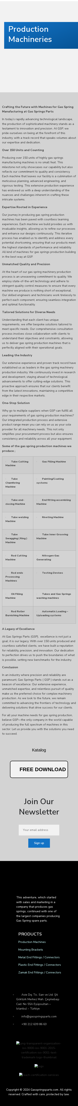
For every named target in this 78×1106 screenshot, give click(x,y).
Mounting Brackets (30, 950)
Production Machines (32, 942)
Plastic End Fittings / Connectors (39, 965)
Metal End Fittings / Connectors (39, 957)
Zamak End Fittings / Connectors (39, 972)
